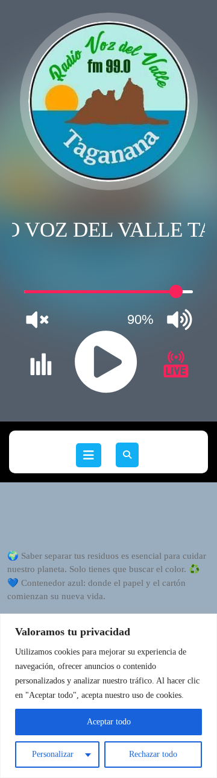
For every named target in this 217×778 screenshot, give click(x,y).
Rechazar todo (153, 754)
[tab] (88, 455)
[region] (108, 696)
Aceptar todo (109, 721)
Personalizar (53, 754)
